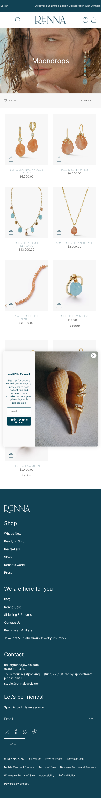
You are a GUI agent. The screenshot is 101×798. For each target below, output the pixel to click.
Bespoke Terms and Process (78, 767)
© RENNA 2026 (14, 758)
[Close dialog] (94, 355)
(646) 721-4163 (15, 669)
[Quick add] (11, 159)
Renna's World (14, 565)
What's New (12, 533)
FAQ (7, 599)
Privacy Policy (54, 758)
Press (8, 572)
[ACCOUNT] (85, 20)
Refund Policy (67, 775)
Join (91, 718)
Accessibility (46, 775)
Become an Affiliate (18, 630)
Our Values (34, 758)
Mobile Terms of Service (19, 767)
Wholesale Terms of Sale (19, 775)
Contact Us (12, 622)
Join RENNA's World (18, 421)
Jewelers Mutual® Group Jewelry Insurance (35, 638)
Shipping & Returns (18, 615)
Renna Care (12, 607)
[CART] (94, 20)
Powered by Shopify (16, 783)
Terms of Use (75, 758)
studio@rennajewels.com (22, 683)
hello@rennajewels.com (21, 665)
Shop (8, 557)
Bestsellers (12, 549)
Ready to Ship (14, 541)
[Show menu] (7, 20)
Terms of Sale (47, 767)
